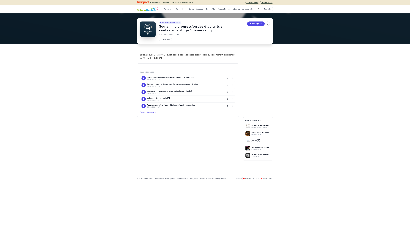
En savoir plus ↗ (266, 2)
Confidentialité (182, 179)
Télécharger (167, 39)
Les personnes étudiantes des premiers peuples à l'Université (170, 77)
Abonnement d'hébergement (165, 179)
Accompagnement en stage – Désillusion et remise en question (171, 105)
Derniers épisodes (196, 9)
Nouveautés (210, 9)
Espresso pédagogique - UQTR (170, 22)
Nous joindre (194, 179)
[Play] (143, 78)
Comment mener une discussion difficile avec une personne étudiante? (173, 84)
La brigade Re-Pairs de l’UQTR (158, 98)
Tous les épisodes (147, 112)
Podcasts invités (252, 2)
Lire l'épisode (257, 24)
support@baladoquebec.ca (216, 179)
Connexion (268, 9)
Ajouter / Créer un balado (243, 9)
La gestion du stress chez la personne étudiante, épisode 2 (169, 91)
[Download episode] (232, 78)
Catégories (180, 9)
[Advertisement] (258, 82)
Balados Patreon (224, 9)
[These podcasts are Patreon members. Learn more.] (260, 120)
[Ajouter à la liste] (227, 78)
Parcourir (167, 9)
